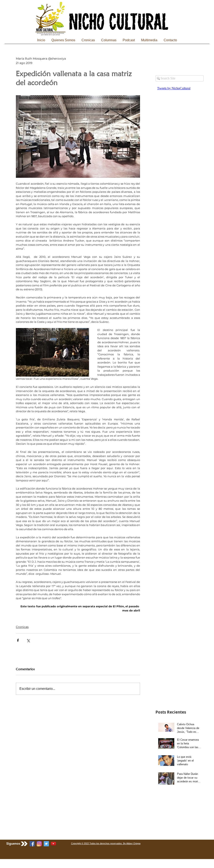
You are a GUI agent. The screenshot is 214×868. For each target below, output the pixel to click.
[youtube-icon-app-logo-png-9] (53, 843)
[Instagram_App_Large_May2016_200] (39, 843)
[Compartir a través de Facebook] (18, 640)
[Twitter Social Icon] (46, 843)
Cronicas (22, 627)
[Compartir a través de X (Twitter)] (28, 640)
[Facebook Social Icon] (32, 843)
